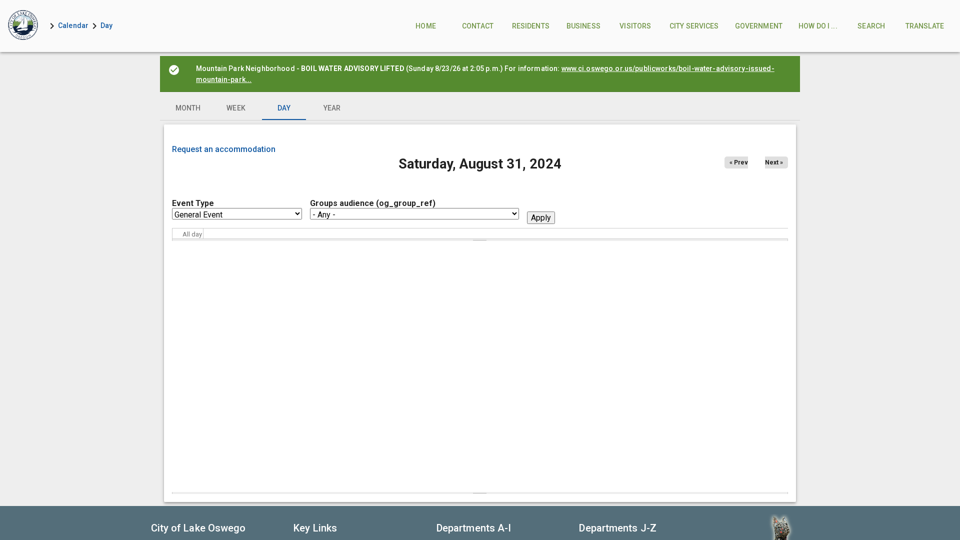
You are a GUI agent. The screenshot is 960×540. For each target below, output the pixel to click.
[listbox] (480, 108)
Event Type (193, 203)
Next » (774, 162)
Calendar (73, 26)
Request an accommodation (224, 149)
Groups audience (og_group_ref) (373, 203)
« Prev (739, 162)
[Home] (23, 26)
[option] (188, 108)
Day (106, 26)
